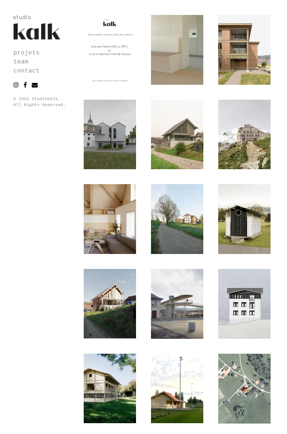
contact (26, 71)
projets (26, 53)
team (20, 62)
